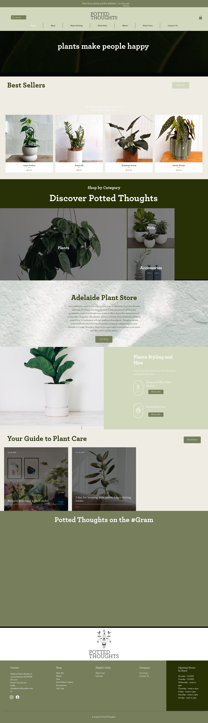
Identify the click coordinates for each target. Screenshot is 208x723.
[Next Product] (206, 143)
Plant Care (100, 685)
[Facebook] (17, 709)
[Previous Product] (1, 143)
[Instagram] (11, 709)
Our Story (143, 685)
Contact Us (144, 688)
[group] (104, 144)
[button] (200, 17)
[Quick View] (29, 138)
